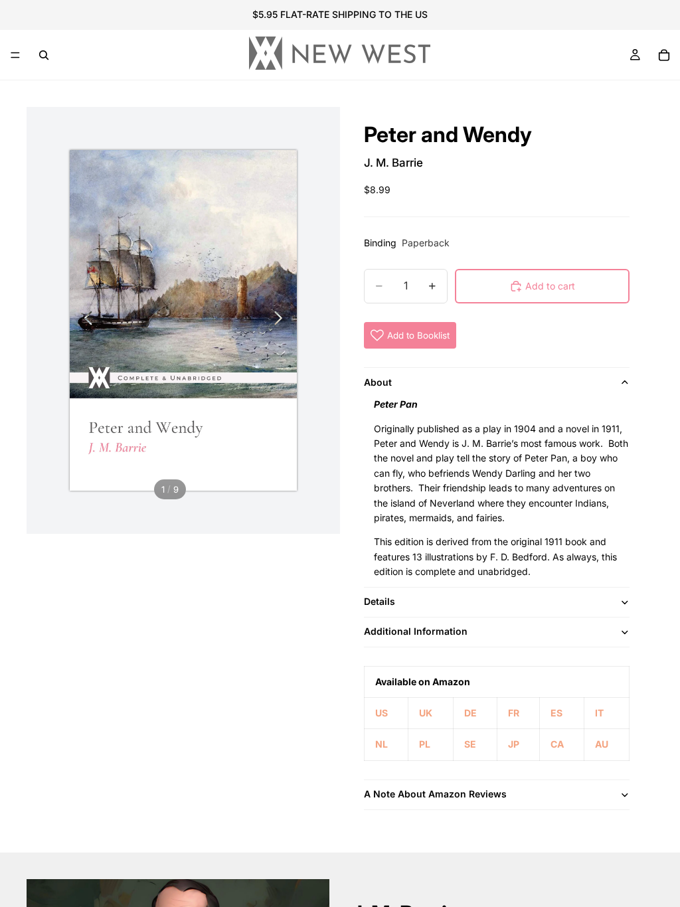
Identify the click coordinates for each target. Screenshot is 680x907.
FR (513, 712)
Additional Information (416, 631)
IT (599, 712)
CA (557, 744)
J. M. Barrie (393, 162)
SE (470, 744)
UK (425, 712)
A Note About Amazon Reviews (435, 793)
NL (381, 744)
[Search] (43, 55)
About (378, 382)
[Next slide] (282, 320)
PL (424, 744)
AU (601, 744)
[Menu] (15, 55)
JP (513, 744)
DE (470, 712)
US (381, 712)
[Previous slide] (85, 320)
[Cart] (664, 55)
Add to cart (550, 285)
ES (556, 712)
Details (379, 601)
